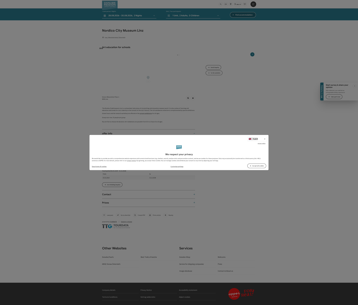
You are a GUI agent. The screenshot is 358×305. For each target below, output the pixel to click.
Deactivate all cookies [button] (99, 167)
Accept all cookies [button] (258, 166)
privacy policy (262, 143)
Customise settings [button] (177, 167)
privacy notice (131, 161)
